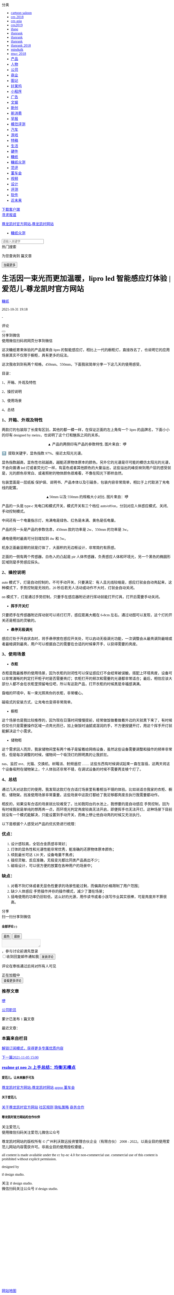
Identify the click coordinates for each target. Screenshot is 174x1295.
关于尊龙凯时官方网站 (20, 1107)
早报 (14, 119)
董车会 (16, 173)
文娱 (14, 102)
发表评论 (47, 957)
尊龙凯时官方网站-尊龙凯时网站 (28, 224)
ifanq (14, 29)
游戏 (14, 135)
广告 (14, 97)
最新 (17, 936)
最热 (7, 936)
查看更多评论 (12, 980)
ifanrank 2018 (21, 45)
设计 (14, 184)
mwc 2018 (18, 54)
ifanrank (17, 33)
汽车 (14, 130)
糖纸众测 (18, 162)
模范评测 (18, 124)
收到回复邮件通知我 (22, 957)
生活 (14, 146)
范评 (14, 168)
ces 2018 (17, 17)
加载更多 (9, 265)
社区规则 (46, 1107)
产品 (14, 59)
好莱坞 (16, 86)
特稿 (14, 140)
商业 (14, 75)
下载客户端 (11, 209)
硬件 (14, 151)
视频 (14, 179)
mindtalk (17, 49)
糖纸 (14, 157)
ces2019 (17, 25)
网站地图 (9, 1291)
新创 (14, 108)
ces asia (16, 21)
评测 (14, 189)
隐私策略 (61, 1107)
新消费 (16, 113)
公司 (14, 70)
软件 (14, 195)
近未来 (16, 200)
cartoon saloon (21, 13)
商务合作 (77, 1107)
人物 (14, 64)
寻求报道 (9, 215)
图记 (14, 81)
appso (59, 1087)
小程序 (16, 91)
